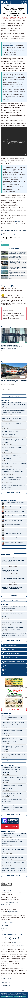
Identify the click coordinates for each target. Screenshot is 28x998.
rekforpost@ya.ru (5, 985)
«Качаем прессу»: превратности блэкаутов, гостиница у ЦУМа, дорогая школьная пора (13, 456)
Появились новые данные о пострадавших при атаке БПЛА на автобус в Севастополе (11, 347)
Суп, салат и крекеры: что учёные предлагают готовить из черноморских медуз (13, 424)
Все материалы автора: (13, 230)
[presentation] (3, 355)
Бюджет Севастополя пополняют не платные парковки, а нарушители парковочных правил (12, 479)
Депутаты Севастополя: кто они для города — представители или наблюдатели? (12, 570)
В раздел (14, 595)
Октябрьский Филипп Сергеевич (14, 502)
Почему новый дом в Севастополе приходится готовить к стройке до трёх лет (14, 404)
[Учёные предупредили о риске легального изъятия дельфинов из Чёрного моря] (4, 266)
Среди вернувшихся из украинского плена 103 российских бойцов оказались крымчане (14, 440)
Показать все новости (14, 492)
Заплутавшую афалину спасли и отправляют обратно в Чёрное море (17, 277)
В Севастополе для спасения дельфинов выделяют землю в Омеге (17, 272)
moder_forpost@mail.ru (11, 902)
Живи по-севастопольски (12, 670)
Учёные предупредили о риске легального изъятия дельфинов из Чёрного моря (17, 267)
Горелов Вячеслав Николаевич (14, 538)
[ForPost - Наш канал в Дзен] (21, 939)
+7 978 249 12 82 (5, 905)
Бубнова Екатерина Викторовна (14, 507)
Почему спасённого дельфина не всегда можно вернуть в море (17, 252)
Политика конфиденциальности (17, 994)
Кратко (3, 930)
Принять (19, 996)
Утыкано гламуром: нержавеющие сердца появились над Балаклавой (13, 579)
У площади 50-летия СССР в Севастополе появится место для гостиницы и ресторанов (14, 778)
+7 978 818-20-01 (5, 982)
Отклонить (7, 996)
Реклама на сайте (6, 890)
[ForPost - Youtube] (14, 939)
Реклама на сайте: (6, 978)
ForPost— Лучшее (17, 942)
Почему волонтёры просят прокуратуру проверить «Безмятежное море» (16, 258)
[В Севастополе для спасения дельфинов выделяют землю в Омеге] (4, 271)
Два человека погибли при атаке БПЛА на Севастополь (13, 486)
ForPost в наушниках (12, 674)
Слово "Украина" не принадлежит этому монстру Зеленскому (13, 561)
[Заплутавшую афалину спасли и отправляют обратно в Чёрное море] (4, 276)
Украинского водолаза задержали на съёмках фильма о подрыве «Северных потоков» (13, 614)
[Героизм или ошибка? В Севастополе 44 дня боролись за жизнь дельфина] (4, 261)
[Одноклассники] (6, 237)
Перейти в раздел (14, 547)
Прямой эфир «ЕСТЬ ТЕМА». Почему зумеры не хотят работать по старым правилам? (13, 841)
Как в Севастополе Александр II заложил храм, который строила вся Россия (14, 464)
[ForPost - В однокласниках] (18, 939)
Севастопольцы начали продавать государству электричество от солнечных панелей (12, 731)
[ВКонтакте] (3, 237)
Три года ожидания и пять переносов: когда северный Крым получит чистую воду (13, 723)
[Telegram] (10, 237)
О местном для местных (12, 653)
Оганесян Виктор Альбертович (14, 520)
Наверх (23, 991)
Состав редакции (6, 932)
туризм (23, 377)
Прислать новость (14, 396)
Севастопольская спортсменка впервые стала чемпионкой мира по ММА (13, 411)
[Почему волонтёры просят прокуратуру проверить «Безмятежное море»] (4, 256)
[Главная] (6, 2)
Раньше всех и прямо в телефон (14, 661)
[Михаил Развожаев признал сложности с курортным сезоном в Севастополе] (14, 364)
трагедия (22, 341)
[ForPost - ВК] (10, 939)
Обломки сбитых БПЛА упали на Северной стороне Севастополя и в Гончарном (12, 449)
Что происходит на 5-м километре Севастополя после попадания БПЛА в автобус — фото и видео (13, 471)
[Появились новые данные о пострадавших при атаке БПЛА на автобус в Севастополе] (14, 329)
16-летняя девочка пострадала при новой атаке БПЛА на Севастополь (12, 417)
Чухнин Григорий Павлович (13, 529)
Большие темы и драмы (12, 666)
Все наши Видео (10, 649)
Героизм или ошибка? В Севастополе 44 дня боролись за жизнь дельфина (17, 262)
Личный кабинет (14, 600)
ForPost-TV (4, 928)
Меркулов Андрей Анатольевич (14, 511)
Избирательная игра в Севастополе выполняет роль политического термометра (12, 588)
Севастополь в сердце (12, 657)
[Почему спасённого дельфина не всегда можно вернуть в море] (4, 251)
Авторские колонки (6, 927)
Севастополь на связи (10, 645)
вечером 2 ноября (8, 45)
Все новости (4, 925)
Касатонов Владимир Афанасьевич (15, 515)
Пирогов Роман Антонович (13, 533)
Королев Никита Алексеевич (13, 524)
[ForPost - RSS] (6, 939)
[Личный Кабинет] (22, 1)
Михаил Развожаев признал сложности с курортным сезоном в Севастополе (14, 381)
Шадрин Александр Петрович (14, 542)
